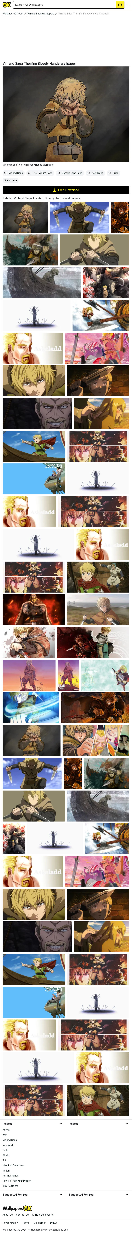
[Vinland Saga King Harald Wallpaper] (34, 609)
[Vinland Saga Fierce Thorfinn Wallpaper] (120, 217)
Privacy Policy (10, 1222)
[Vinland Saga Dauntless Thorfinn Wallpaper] (98, 609)
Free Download (68, 190)
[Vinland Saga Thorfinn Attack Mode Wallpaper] (79, 217)
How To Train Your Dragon (17, 1180)
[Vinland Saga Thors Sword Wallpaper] (98, 380)
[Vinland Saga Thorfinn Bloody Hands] (25, 217)
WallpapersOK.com (13, 13)
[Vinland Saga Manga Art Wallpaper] (97, 348)
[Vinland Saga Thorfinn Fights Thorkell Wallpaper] (101, 315)
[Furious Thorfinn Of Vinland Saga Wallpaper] (101, 413)
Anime (6, 1129)
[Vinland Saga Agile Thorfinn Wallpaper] (34, 380)
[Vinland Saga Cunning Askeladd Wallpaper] (37, 413)
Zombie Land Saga (71, 173)
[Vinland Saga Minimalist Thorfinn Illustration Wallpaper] (94, 249)
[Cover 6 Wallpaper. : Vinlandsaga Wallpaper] (29, 675)
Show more (10, 180)
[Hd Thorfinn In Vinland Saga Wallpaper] (95, 707)
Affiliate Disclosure (42, 1214)
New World (97, 173)
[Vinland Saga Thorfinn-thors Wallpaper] (105, 675)
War (5, 1135)
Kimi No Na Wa (10, 1186)
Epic (5, 1160)
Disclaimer (40, 1222)
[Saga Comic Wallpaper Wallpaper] (34, 478)
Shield (6, 1155)
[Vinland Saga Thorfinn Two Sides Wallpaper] (93, 642)
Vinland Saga (15, 173)
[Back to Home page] (7, 5)
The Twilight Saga (42, 173)
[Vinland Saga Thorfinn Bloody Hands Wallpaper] (31, 740)
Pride (115, 173)
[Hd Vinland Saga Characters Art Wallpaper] (96, 740)
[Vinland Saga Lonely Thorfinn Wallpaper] (42, 282)
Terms (26, 1222)
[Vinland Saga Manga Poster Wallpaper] (68, 675)
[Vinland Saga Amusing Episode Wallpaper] (98, 577)
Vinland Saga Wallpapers (40, 13)
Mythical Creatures (13, 1165)
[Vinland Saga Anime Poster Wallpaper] (106, 282)
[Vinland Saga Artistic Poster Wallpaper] (30, 249)
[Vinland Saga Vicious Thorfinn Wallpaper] (29, 642)
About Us (8, 1214)
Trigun (6, 1170)
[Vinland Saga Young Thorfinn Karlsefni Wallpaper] (34, 446)
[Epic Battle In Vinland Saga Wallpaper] (33, 348)
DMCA (53, 1222)
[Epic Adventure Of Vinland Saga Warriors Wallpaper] (36, 315)
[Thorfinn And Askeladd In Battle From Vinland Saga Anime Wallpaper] (98, 446)
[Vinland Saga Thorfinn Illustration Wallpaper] (31, 707)
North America (11, 1175)
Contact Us (22, 1214)
